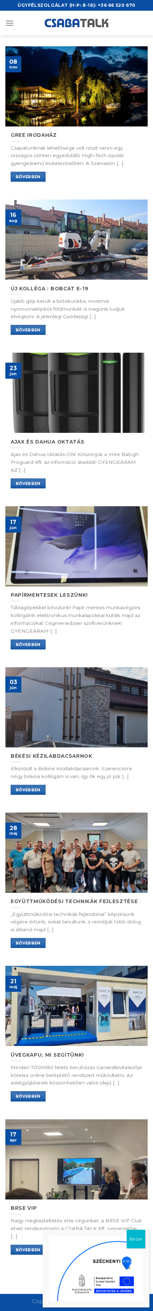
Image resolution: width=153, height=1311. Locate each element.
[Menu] (9, 23)
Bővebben (28, 176)
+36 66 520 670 (117, 5)
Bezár (136, 1239)
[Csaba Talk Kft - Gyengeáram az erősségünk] (76, 23)
